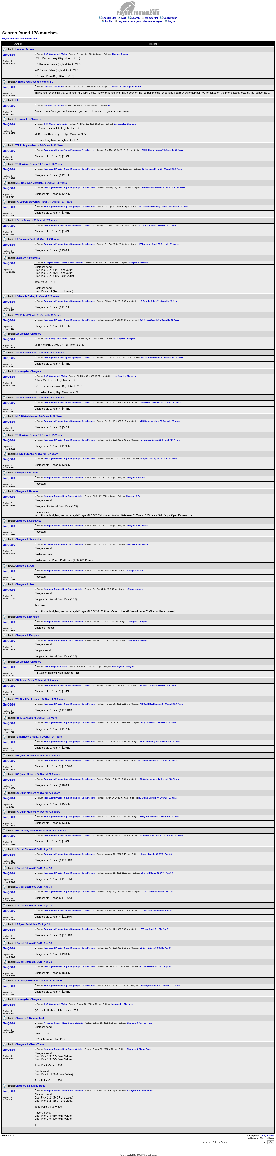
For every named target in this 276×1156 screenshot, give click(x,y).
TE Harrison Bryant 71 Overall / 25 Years (38, 435)
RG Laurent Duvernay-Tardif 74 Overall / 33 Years (43, 201)
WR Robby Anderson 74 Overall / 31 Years (39, 145)
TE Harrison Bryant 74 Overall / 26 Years (38, 164)
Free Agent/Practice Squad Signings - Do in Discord (69, 150)
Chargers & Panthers (27, 258)
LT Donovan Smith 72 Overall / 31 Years (37, 239)
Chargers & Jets (24, 565)
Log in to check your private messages (140, 21)
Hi (16, 100)
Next (271, 1135)
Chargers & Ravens (26, 472)
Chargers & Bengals (27, 616)
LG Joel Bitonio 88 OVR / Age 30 (33, 849)
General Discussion (54, 86)
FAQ (123, 18)
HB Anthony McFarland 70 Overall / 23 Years (40, 830)
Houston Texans (24, 49)
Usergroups (170, 18)
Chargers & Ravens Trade (30, 1018)
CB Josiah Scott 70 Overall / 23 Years (36, 680)
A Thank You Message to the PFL (34, 81)
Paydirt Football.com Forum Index (20, 38)
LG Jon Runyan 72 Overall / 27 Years (36, 220)
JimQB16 (9, 54)
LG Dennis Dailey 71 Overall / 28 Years (37, 296)
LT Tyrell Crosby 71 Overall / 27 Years (36, 454)
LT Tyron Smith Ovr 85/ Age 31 (32, 924)
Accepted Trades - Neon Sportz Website (63, 263)
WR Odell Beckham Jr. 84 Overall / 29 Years (40, 699)
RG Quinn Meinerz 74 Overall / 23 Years (37, 755)
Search (135, 18)
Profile (108, 21)
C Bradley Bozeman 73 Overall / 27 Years (39, 980)
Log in (171, 21)
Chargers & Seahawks (28, 520)
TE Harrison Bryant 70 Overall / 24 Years (38, 736)
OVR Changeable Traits (55, 54)
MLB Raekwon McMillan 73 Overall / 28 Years (41, 183)
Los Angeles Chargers (28, 119)
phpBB (132, 1155)
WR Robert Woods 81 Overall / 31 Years (38, 315)
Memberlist (151, 18)
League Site (109, 18)
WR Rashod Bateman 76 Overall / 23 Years (39, 352)
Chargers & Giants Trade (29, 1044)
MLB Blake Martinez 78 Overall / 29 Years (39, 416)
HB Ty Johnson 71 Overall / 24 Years (36, 718)
